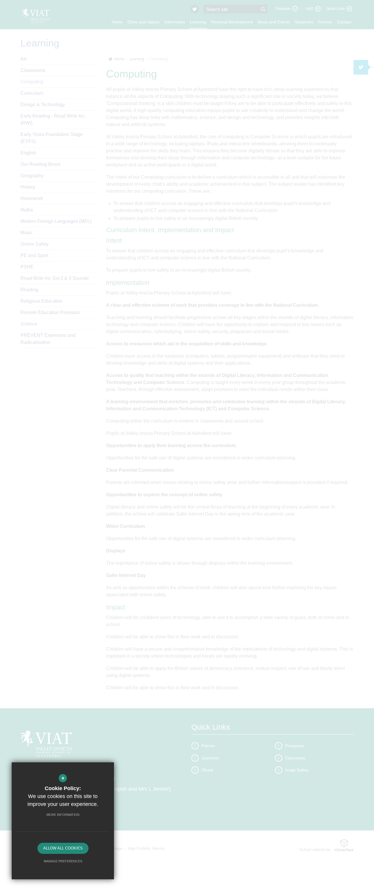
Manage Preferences (63, 861)
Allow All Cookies (63, 848)
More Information (62, 814)
